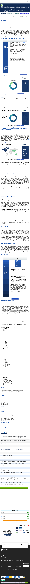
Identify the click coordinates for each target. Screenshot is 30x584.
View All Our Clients (7, 535)
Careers (9, 572)
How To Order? (17, 564)
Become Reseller (17, 563)
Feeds (16, 572)
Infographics (9, 566)
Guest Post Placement (11, 569)
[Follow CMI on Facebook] (26, 563)
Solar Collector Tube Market (19, 449)
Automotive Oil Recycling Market (5, 447)
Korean (6, 443)
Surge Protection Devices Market (20, 447)
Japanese (2, 443)
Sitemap (16, 571)
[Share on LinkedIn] (4, 432)
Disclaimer (16, 569)
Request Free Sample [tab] (25, 13)
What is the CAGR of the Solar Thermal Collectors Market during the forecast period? (12, 459)
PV (28, 139)
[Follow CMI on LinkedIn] (23, 563)
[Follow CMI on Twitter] (25, 563)
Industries (2, 564)
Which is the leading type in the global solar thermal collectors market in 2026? (11, 472)
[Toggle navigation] (28, 1)
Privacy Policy (22, 582)
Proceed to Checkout (15, 520)
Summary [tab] (3, 13)
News (9, 571)
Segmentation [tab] (17, 13)
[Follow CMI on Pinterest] (28, 563)
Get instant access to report (23, 74)
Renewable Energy (23, 42)
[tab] (3, 13)
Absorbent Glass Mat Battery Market (5, 449)
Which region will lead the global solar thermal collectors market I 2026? (11, 482)
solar (12, 99)
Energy (7, 10)
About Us (2, 563)
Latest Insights (10, 563)
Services (2, 566)
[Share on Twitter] (6, 432)
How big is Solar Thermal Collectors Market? (7, 455)
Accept (26, 582)
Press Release (10, 564)
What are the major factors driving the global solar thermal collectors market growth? (13, 463)
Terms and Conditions (18, 566)
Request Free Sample (20, 125)
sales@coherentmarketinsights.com (6, 550)
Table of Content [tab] (9, 13)
